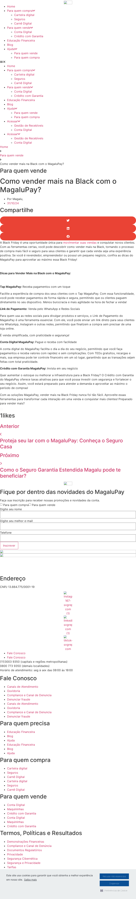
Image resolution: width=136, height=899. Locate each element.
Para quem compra (20, 10)
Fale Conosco (16, 653)
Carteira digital (24, 15)
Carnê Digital (23, 23)
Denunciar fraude (18, 699)
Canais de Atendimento (22, 686)
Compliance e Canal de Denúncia (29, 846)
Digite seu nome (11, 509)
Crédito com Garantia (28, 36)
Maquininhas (15, 809)
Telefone (6, 532)
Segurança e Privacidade (23, 863)
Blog (10, 44)
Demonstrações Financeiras (25, 841)
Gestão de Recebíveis (28, 125)
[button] (114, 890)
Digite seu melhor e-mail (16, 520)
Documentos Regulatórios (24, 850)
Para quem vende (18, 27)
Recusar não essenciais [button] (114, 876)
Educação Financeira (21, 40)
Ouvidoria (13, 691)
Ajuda (11, 49)
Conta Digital (23, 32)
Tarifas (11, 867)
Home (11, 6)
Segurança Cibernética (22, 858)
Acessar (12, 121)
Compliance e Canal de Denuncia (29, 695)
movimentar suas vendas (80, 242)
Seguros (19, 19)
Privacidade (15, 854)
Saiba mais (30, 879)
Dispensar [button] (114, 883)
